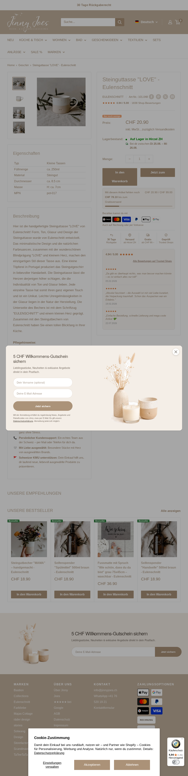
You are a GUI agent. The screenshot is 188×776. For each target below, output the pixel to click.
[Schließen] (176, 351)
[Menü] (182, 740)
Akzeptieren (92, 764)
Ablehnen (132, 764)
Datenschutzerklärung (49, 753)
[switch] (176, 762)
